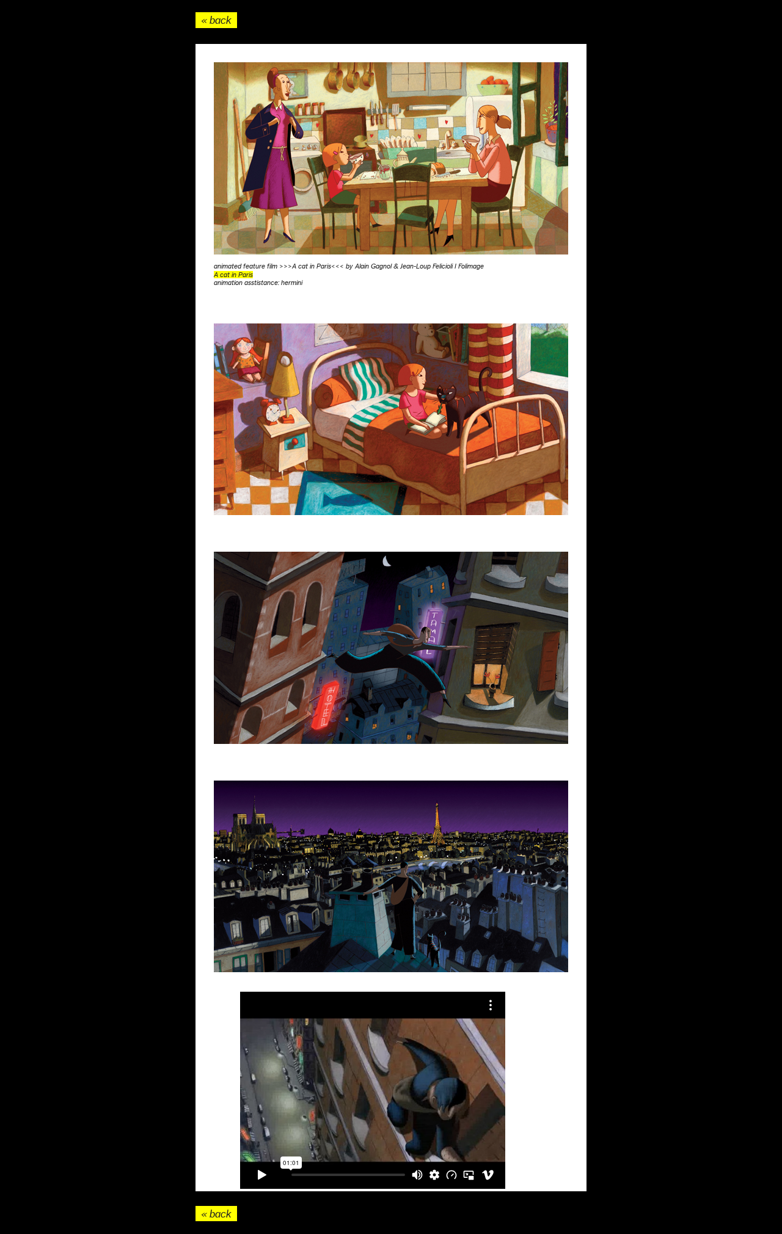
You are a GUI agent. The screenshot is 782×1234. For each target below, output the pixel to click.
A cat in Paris (233, 274)
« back (216, 20)
